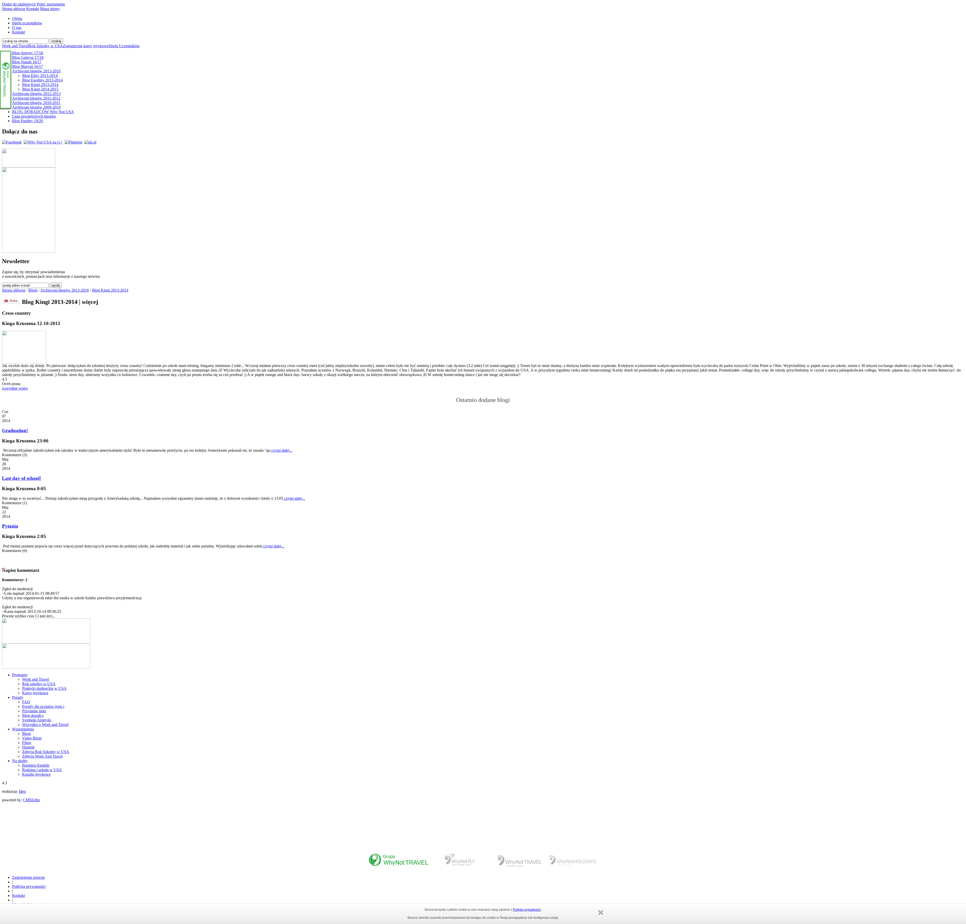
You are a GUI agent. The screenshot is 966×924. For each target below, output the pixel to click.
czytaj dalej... (281, 450)
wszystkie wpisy (15, 388)
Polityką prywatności (527, 909)
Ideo (22, 791)
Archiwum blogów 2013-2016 (64, 290)
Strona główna (13, 9)
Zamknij (600, 912)
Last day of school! (21, 478)
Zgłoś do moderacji (17, 589)
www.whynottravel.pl (398, 861)
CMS (27, 800)
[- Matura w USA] (24, 362)
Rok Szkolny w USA (46, 46)
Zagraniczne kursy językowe (86, 46)
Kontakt (32, 9)
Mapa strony (50, 9)
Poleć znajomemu (51, 4)
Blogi (32, 290)
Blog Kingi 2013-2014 (110, 290)
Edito (35, 800)
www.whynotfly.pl (460, 861)
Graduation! (15, 430)
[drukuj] (11, 301)
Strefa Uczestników (124, 46)
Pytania (10, 526)
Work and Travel (15, 46)
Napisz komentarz (20, 570)
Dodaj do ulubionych (19, 4)
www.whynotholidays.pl (572, 861)
